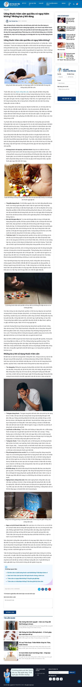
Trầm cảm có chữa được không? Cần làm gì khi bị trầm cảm (25, 581)
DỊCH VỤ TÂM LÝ (32, 4)
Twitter (39, 589)
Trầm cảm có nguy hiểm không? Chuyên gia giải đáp (23, 578)
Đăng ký (72, 672)
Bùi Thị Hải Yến (12, 4)
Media (63, 3)
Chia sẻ (41, 3)
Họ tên (59, 74)
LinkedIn (46, 589)
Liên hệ (69, 4)
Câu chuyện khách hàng (51, 4)
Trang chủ (6, 9)
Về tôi (24, 3)
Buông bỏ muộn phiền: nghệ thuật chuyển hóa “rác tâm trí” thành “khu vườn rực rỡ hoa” (66, 56)
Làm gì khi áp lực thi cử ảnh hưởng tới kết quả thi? (71, 28)
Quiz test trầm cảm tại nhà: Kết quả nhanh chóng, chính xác (25, 575)
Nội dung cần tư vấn (62, 86)
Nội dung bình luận (10, 597)
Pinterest (49, 589)
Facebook (42, 589)
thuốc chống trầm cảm (22, 92)
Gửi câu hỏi (66, 98)
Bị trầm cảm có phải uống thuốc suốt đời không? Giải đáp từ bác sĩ (27, 572)
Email (59, 80)
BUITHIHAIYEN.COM (18, 685)
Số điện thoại (70, 74)
